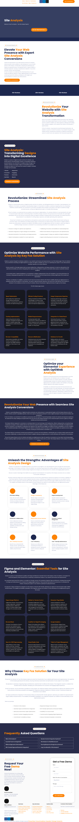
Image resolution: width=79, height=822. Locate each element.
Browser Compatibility (12, 337)
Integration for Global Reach (59, 316)
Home (23, 1)
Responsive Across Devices (38, 518)
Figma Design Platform (12, 600)
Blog (29, 3)
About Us (28, 1)
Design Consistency (36, 495)
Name (54, 764)
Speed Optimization (11, 296)
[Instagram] (47, 1)
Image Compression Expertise (59, 296)
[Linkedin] (44, 1)
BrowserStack (10, 622)
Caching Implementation (13, 316)
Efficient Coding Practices (35, 296)
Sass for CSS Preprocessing (14, 642)
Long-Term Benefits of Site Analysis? (50, 747)
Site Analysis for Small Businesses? (49, 741)
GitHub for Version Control (35, 600)
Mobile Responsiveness (35, 316)
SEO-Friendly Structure (16, 541)
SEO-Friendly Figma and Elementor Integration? (17, 747)
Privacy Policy (32, 821)
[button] (21, 739)
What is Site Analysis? (11, 738)
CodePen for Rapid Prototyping (37, 622)
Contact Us (33, 3)
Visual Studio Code (33, 642)
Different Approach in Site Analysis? (14, 744)
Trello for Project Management (59, 642)
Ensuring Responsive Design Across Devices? (52, 744)
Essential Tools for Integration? (13, 741)
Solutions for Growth (57, 337)
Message (55, 783)
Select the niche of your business (60, 777)
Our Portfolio (25, 3)
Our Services (33, 1)
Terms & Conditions (40, 821)
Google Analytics (55, 622)
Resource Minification (34, 337)
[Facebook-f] (41, 1)
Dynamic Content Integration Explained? (51, 738)
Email (54, 771)
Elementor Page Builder (57, 600)
